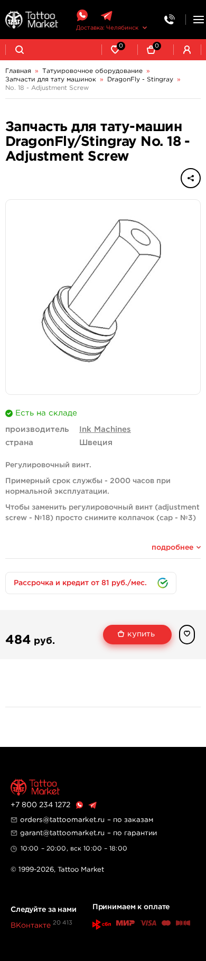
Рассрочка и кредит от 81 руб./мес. (80, 583)
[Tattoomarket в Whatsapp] (82, 16)
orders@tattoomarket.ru (62, 820)
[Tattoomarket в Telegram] (106, 16)
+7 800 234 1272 (40, 805)
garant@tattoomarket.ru (62, 833)
